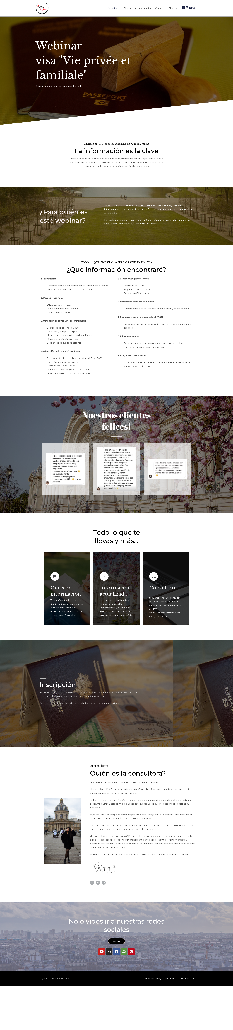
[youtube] (190, 7)
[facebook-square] (183, 7)
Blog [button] (126, 8)
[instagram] (186, 7)
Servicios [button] (112, 8)
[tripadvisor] (193, 7)
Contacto (160, 8)
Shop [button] (171, 8)
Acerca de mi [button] (142, 8)
